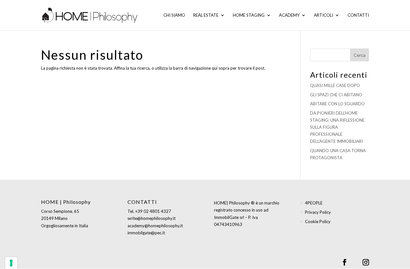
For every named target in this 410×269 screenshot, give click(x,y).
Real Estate (205, 15)
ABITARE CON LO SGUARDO (337, 103)
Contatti (358, 15)
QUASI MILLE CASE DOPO (335, 85)
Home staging (249, 15)
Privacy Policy (318, 212)
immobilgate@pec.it (146, 232)
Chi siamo (174, 15)
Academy (289, 15)
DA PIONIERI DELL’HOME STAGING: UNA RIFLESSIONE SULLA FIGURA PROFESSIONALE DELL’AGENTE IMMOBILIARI (337, 127)
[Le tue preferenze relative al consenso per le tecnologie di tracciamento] (11, 263)
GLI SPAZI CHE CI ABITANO (336, 94)
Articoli (323, 15)
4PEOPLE (314, 202)
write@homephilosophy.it (151, 218)
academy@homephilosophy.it (155, 225)
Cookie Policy (318, 221)
